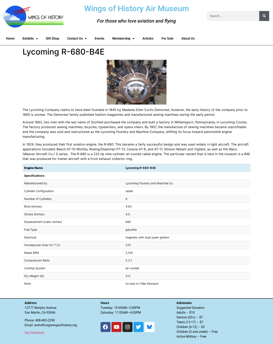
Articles (147, 38)
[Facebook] (106, 327)
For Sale (167, 38)
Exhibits (28, 38)
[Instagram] (128, 327)
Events (99, 38)
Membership (121, 38)
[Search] (264, 16)
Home (10, 38)
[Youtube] (117, 327)
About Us (188, 38)
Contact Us (75, 38)
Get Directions (34, 333)
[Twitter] (138, 327)
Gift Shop (52, 38)
